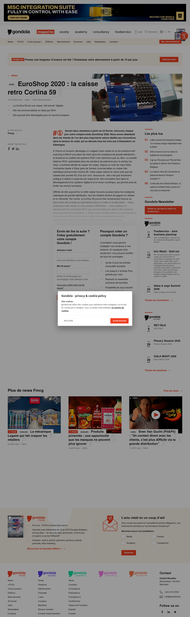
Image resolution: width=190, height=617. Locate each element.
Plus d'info (68, 320)
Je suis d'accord (119, 320)
